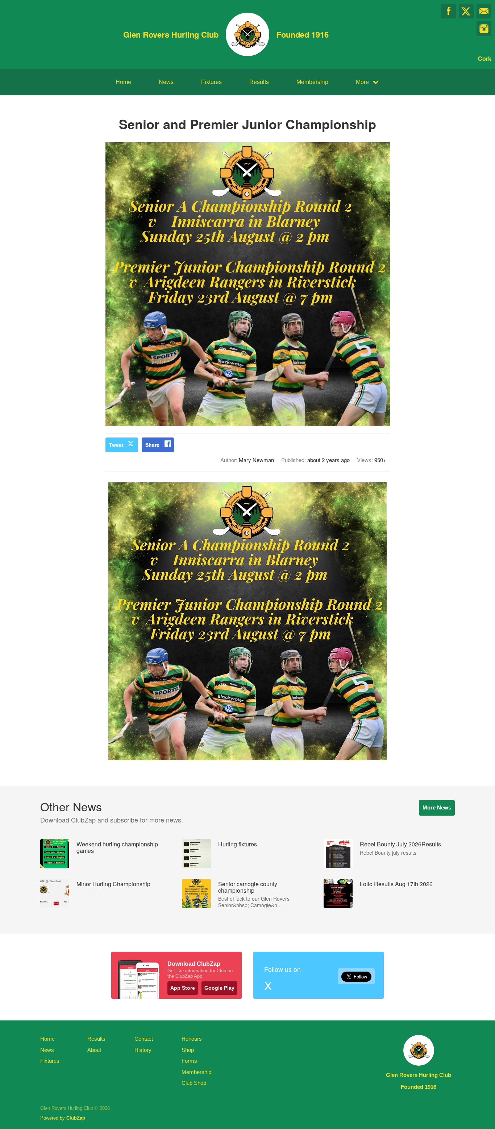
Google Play (219, 988)
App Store (182, 988)
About (94, 1050)
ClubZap (75, 1118)
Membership (312, 82)
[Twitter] (466, 11)
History (142, 1050)
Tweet (116, 444)
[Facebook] (448, 11)
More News (437, 807)
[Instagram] (484, 28)
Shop (188, 1050)
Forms (189, 1061)
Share (152, 444)
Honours (192, 1039)
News (166, 82)
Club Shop (194, 1083)
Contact (143, 1039)
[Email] (484, 11)
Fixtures (211, 82)
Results (259, 82)
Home (123, 82)
